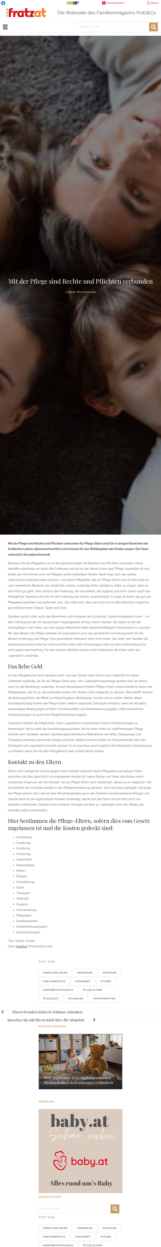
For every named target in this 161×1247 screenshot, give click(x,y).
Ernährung (85, 973)
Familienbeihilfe (54, 981)
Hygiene (106, 981)
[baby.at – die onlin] (80, 1151)
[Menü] (5, 27)
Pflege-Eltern (92, 990)
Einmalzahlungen (55, 973)
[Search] (153, 27)
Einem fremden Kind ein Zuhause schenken (47, 1011)
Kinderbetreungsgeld (58, 990)
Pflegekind (75, 998)
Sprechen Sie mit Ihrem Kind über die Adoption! (45, 1019)
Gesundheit (83, 981)
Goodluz (21, 946)
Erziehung (110, 973)
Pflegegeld (50, 998)
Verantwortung (104, 998)
